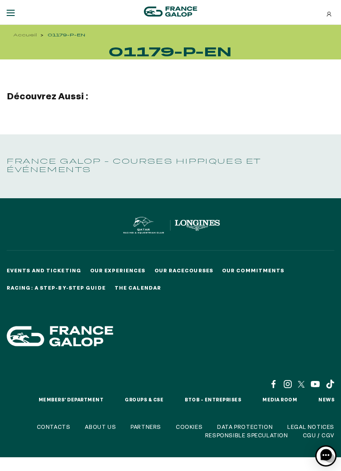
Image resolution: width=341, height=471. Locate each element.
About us (100, 427)
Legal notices (310, 427)
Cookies (189, 427)
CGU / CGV (318, 435)
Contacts (54, 427)
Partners (146, 427)
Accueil (25, 34)
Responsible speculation (246, 435)
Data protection (245, 427)
